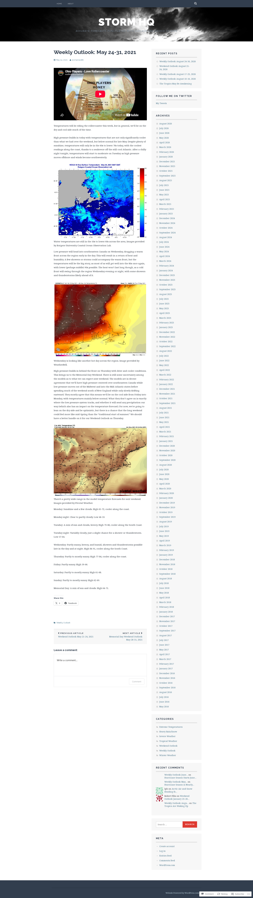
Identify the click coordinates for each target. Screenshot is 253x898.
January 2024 (166, 270)
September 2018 (167, 573)
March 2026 (165, 147)
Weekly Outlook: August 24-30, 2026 (177, 61)
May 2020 (164, 479)
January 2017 (166, 668)
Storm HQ (126, 22)
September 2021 (167, 403)
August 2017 (165, 635)
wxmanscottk (78, 60)
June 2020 (164, 474)
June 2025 (164, 189)
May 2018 (164, 592)
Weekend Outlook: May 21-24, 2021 (75, 635)
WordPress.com (167, 865)
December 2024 (167, 218)
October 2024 (165, 227)
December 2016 (167, 673)
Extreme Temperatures (171, 726)
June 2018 (164, 588)
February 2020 (166, 493)
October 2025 (165, 170)
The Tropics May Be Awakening (175, 83)
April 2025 (164, 199)
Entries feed (165, 855)
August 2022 (165, 351)
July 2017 (164, 640)
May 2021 (164, 422)
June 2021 (164, 417)
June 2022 (164, 360)
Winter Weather (167, 755)
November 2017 (167, 621)
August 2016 (165, 692)
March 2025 (165, 204)
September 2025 (167, 175)
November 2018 (167, 564)
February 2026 (166, 152)
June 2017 (164, 644)
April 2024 (164, 256)
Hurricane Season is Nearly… (179, 784)
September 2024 (167, 232)
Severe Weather (167, 736)
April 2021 (164, 427)
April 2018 (164, 597)
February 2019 (166, 550)
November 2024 (167, 223)
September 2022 (167, 346)
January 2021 (166, 441)
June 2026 (164, 133)
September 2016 (167, 687)
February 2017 (166, 663)
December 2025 (167, 161)
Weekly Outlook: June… (176, 774)
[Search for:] (169, 824)
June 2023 (164, 303)
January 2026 (166, 156)
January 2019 (166, 554)
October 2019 (165, 512)
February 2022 (166, 379)
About (70, 4)
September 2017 (167, 630)
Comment (136, 681)
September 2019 (167, 517)
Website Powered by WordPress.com (182, 893)
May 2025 (164, 194)
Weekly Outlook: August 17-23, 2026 (177, 74)
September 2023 (167, 289)
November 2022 (167, 336)
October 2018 (165, 569)
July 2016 (164, 697)
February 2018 (166, 606)
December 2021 (167, 388)
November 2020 (167, 450)
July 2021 (164, 412)
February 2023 (166, 322)
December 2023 (167, 275)
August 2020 (165, 464)
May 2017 (164, 649)
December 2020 (167, 445)
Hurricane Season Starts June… (180, 777)
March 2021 (165, 431)
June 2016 (164, 701)
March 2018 (165, 602)
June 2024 (164, 246)
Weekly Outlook (63, 623)
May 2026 (164, 137)
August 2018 (165, 578)
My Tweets (161, 103)
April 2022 (164, 370)
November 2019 (167, 507)
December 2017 (167, 616)
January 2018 (166, 611)
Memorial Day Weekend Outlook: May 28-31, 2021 (125, 636)
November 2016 (167, 678)
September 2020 (167, 460)
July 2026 (164, 128)
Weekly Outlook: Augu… (176, 803)
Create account (167, 846)
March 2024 (165, 261)
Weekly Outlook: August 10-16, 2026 (177, 78)
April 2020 (164, 483)
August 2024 (165, 237)
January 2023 (166, 327)
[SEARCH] (195, 3)
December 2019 (167, 502)
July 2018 (164, 583)
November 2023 (167, 279)
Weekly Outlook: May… (175, 781)
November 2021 (167, 393)
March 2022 (165, 374)
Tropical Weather (168, 741)
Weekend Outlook (168, 745)
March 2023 (165, 318)
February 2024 (166, 265)
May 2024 (164, 251)
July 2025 (164, 185)
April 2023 (164, 313)
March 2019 (165, 545)
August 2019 (165, 521)
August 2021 (165, 407)
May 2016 (164, 706)
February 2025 (166, 208)
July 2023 (164, 298)
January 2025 (166, 213)
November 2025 (167, 166)
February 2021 (166, 436)
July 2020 (164, 469)
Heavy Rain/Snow (168, 731)
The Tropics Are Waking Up (180, 804)
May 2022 (164, 365)
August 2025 (165, 180)
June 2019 (164, 531)
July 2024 (164, 242)
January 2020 (166, 497)
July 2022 (164, 355)
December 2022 (167, 332)
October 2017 (165, 626)
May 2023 (164, 308)
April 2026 (164, 142)
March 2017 (165, 659)
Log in (162, 851)
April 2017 (164, 654)
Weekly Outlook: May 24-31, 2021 (95, 52)
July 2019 (164, 526)
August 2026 (165, 123)
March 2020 (165, 488)
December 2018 (167, 559)
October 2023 (165, 284)
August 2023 (165, 294)
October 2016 (165, 682)
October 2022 (165, 341)
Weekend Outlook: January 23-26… (176, 797)
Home (59, 4)
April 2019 (164, 540)
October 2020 (165, 455)
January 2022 (166, 384)
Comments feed (167, 860)
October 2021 (165, 398)
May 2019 (164, 536)
